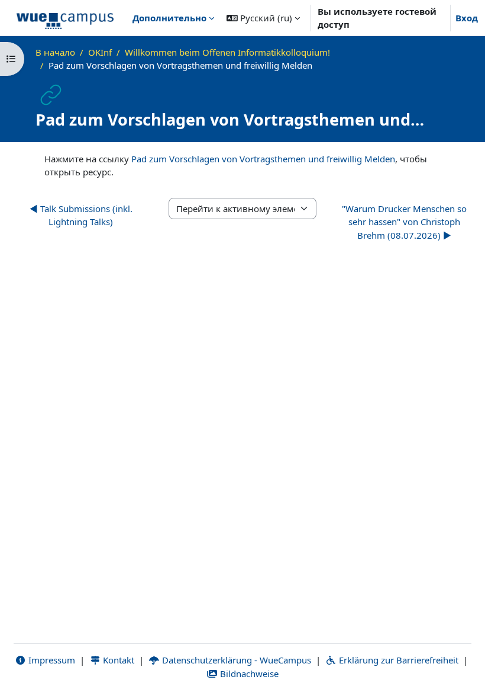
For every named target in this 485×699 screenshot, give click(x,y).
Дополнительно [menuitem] (169, 18)
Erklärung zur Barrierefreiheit (397, 660)
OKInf (100, 52)
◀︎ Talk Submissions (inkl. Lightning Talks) (81, 215)
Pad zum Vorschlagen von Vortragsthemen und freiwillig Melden (263, 159)
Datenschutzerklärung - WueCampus (235, 660)
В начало (55, 52)
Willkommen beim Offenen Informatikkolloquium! (227, 52)
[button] (263, 18)
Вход (466, 18)
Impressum (50, 660)
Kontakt (117, 660)
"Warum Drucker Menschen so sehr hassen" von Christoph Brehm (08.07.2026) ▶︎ (404, 222)
